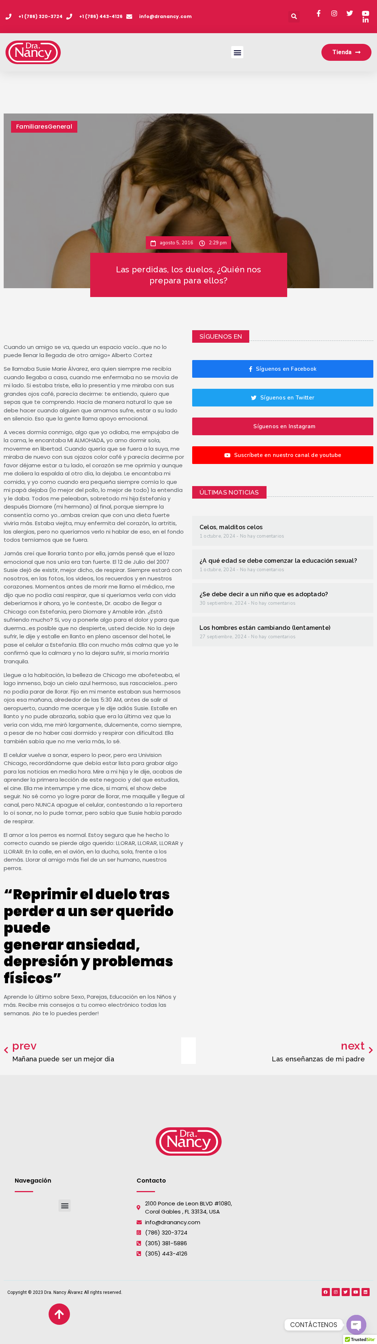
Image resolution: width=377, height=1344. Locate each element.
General (60, 126)
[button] (294, 16)
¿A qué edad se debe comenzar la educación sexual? (278, 560)
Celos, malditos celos (231, 527)
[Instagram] (336, 1292)
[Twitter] (346, 1292)
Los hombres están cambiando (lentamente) (265, 627)
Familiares (32, 126)
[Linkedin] (366, 1292)
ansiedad (100, 944)
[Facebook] (326, 1292)
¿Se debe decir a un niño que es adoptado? (264, 594)
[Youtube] (356, 1292)
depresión (41, 961)
